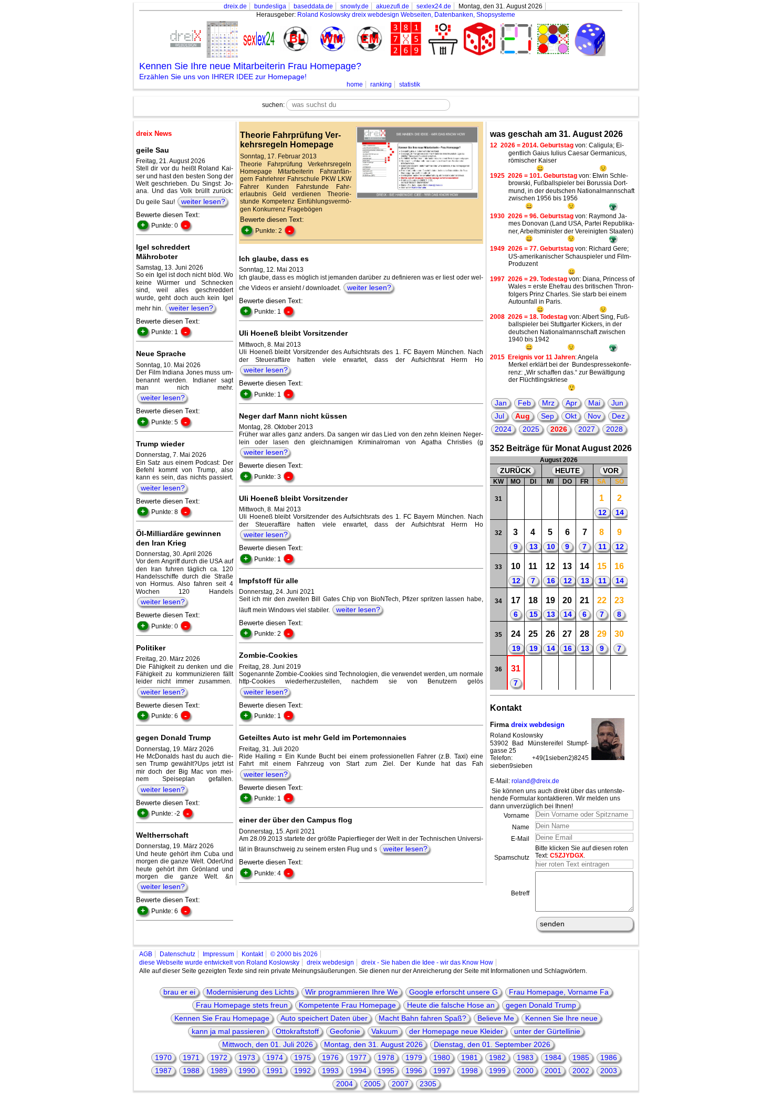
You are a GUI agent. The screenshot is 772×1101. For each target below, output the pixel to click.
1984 (553, 1057)
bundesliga (270, 6)
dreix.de (235, 6)
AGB (145, 954)
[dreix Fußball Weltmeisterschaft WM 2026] (331, 40)
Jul (499, 416)
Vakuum (384, 1031)
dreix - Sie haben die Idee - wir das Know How (427, 962)
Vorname (516, 815)
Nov (594, 416)
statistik (409, 84)
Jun (617, 403)
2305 (428, 1083)
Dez (618, 416)
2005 (372, 1083)
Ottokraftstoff (297, 1031)
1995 (386, 1070)
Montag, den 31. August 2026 (373, 1044)
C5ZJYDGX (566, 855)
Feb (524, 403)
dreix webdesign (538, 725)
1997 (441, 1070)
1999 (497, 1070)
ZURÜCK (515, 470)
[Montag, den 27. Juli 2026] (516, 503)
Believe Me (495, 1018)
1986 (608, 1057)
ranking (381, 84)
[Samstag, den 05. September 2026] (602, 673)
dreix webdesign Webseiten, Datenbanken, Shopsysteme (433, 14)
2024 (503, 429)
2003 (608, 1070)
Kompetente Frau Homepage (347, 1005)
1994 (358, 1070)
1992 (302, 1070)
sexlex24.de (433, 6)
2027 (586, 429)
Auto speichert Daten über (324, 1018)
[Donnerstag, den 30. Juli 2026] (567, 503)
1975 (302, 1057)
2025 (531, 429)
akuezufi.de (392, 6)
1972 (219, 1057)
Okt (571, 416)
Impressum (218, 954)
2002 (580, 1070)
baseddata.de (313, 6)
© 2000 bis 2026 (294, 954)
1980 (441, 1057)
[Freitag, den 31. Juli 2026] (584, 503)
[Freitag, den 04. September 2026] (584, 673)
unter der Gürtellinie (547, 1031)
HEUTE (567, 470)
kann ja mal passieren (228, 1031)
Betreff (520, 893)
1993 (330, 1070)
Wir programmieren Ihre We (351, 992)
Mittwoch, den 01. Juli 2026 (267, 1044)
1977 (358, 1057)
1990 (246, 1070)
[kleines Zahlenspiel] (404, 40)
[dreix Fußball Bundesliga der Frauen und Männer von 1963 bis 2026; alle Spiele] (294, 40)
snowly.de (354, 6)
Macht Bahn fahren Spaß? (422, 1018)
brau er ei (179, 992)
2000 (525, 1070)
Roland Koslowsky (323, 14)
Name (520, 827)
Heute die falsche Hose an (451, 1005)
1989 (219, 1070)
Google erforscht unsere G (453, 992)
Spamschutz (511, 857)
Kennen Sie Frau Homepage (221, 1018)
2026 (558, 429)
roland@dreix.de (535, 781)
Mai (594, 403)
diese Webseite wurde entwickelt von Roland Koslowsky (219, 962)
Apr (571, 403)
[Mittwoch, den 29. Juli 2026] (550, 503)
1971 (191, 1057)
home (355, 84)
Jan (501, 403)
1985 (580, 1057)
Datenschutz (177, 954)
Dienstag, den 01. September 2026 (492, 1044)
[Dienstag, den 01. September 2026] (532, 673)
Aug (522, 416)
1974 (274, 1057)
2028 (614, 429)
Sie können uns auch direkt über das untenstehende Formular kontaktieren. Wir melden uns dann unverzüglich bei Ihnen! (557, 798)
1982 (497, 1057)
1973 (246, 1057)
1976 (330, 1057)
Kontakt (252, 954)
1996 (413, 1070)
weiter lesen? (203, 201)
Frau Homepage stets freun (242, 1005)
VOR (611, 470)
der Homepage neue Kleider (456, 1031)
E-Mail (520, 838)
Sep (547, 416)
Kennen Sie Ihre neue (561, 1018)
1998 (469, 1070)
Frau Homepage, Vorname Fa (559, 992)
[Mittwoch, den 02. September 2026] (550, 673)
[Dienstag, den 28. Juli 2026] (532, 503)
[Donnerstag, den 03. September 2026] (567, 673)
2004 (344, 1083)
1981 (469, 1057)
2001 (553, 1070)
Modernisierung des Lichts (250, 992)
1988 (191, 1070)
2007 (400, 1083)
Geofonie (345, 1031)
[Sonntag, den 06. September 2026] (619, 673)
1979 (413, 1057)
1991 (274, 1070)
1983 (525, 1057)
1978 (386, 1057)
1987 (163, 1070)
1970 (163, 1057)
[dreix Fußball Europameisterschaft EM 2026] (367, 40)
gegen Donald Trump (541, 1005)
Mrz (548, 403)
